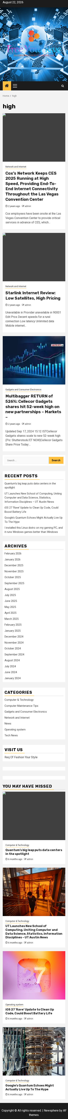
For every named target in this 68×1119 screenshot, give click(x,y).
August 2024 (12, 660)
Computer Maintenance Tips (21, 705)
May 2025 (10, 607)
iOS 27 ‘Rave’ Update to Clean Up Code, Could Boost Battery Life (29, 1011)
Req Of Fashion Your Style (21, 757)
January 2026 (12, 559)
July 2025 (10, 595)
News (8, 723)
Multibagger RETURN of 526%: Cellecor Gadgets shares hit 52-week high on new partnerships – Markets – (33, 406)
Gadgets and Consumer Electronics (23, 389)
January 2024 (12, 678)
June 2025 (11, 601)
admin (28, 206)
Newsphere (51, 1110)
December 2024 (14, 636)
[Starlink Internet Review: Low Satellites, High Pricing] (34, 257)
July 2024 (10, 666)
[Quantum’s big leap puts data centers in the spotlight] (34, 816)
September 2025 (14, 583)
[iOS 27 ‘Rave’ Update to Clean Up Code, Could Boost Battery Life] (34, 975)
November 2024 (14, 642)
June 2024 (11, 672)
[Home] (7, 86)
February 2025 (13, 624)
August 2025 (12, 589)
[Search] (62, 86)
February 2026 (13, 553)
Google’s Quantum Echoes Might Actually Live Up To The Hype (29, 1087)
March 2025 (11, 619)
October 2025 (13, 577)
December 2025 (14, 565)
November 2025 (14, 571)
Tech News (11, 735)
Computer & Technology (19, 699)
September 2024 (14, 654)
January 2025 (12, 630)
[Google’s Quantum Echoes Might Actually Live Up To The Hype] (34, 1051)
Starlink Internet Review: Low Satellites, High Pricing (32, 295)
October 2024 (13, 648)
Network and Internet (15, 166)
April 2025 (10, 612)
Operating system (15, 729)
